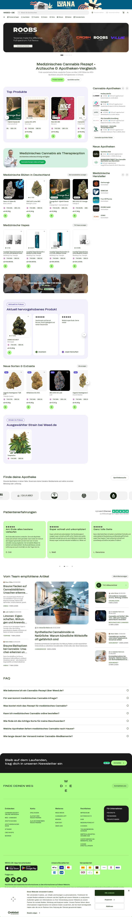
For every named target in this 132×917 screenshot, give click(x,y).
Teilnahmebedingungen (87, 830)
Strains (8, 829)
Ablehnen (109, 906)
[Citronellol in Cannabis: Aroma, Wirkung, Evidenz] (100, 598)
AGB (82, 819)
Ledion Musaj (114, 593)
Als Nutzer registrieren (35, 816)
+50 (107, 763)
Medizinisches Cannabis (118, 622)
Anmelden (117, 763)
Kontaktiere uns (120, 786)
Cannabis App (60, 816)
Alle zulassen (109, 893)
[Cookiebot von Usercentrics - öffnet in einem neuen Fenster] (13, 913)
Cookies (83, 826)
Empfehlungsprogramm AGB (87, 835)
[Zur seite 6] (71, 55)
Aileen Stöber (9, 582)
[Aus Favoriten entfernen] (21, 181)
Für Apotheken (113, 819)
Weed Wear (59, 813)
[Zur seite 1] (61, 55)
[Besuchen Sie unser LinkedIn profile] (24, 879)
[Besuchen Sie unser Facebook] (13, 879)
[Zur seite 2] (64, 55)
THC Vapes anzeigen (80, 225)
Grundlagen (114, 601)
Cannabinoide (40, 649)
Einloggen (34, 813)
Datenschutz (86, 816)
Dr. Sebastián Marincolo (45, 628)
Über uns (59, 826)
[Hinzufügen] (5, 216)
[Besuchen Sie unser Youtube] (18, 879)
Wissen (58, 819)
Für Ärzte (111, 813)
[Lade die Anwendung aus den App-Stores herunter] (12, 867)
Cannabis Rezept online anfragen (32, 162)
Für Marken (111, 816)
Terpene (6, 636)
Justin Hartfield (9, 612)
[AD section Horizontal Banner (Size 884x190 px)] (45, 284)
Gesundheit (113, 643)
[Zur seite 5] (69, 55)
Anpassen (108, 899)
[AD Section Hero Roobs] (66, 37)
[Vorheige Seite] (123, 88)
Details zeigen (32, 913)
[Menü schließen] (4, 17)
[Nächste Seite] (127, 88)
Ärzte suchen (10, 821)
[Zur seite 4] (67, 55)
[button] (105, 13)
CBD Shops (9, 832)
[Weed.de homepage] (9, 12)
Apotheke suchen (73, 79)
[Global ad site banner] (66, 4)
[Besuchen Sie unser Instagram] (7, 879)
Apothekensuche (119, 477)
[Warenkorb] (123, 12)
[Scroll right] (87, 191)
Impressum (84, 813)
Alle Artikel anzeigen (120, 576)
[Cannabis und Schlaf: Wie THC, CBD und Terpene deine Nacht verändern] (100, 618)
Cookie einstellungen (86, 845)
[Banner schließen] (129, 890)
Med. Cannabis (11, 817)
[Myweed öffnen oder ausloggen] (127, 12)
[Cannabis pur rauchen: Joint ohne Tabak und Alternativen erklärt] (100, 638)
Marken (8, 836)
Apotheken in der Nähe (12, 825)
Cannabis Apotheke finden (104, 137)
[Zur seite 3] (66, 55)
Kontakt (58, 822)
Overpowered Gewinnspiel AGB (87, 840)
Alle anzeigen (82, 366)
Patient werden (57, 79)
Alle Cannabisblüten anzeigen (77, 175)
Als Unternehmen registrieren (37, 821)
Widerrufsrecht (87, 822)
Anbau (5, 606)
